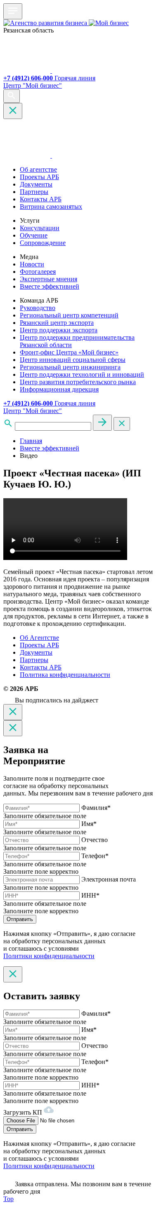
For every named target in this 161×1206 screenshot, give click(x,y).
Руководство (37, 307)
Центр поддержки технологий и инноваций (82, 374)
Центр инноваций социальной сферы (72, 359)
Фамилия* (96, 807)
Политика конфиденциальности (65, 674)
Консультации (39, 227)
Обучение (33, 235)
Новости (32, 264)
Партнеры (34, 191)
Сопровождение (43, 242)
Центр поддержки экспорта (58, 330)
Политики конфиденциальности (49, 955)
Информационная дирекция (59, 389)
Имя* (89, 823)
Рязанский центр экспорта (57, 322)
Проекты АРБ (39, 176)
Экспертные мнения (48, 278)
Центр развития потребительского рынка (78, 381)
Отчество (94, 839)
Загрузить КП (23, 1112)
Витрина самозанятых (51, 206)
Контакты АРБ (41, 199)
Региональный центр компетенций (69, 315)
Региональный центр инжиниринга (70, 367)
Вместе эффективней (49, 286)
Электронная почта (108, 879)
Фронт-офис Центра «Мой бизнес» (69, 352)
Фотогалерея (38, 271)
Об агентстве (38, 169)
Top (8, 1198)
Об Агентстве (39, 637)
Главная (31, 440)
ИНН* (90, 895)
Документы (36, 184)
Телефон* (95, 855)
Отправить (20, 919)
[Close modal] (12, 712)
